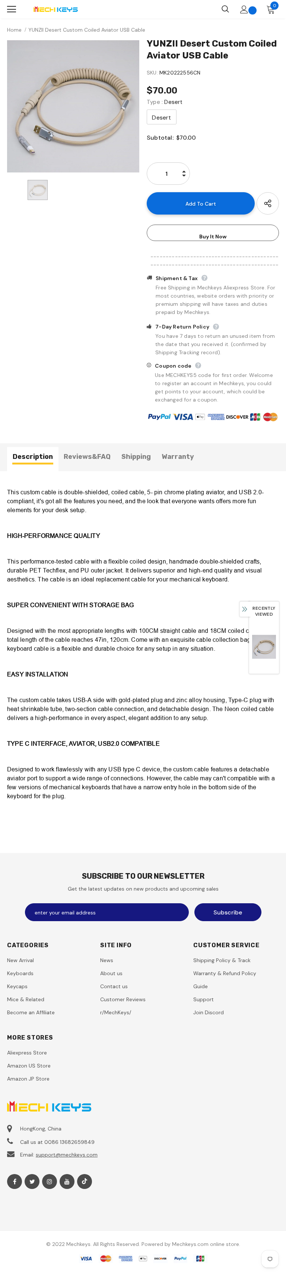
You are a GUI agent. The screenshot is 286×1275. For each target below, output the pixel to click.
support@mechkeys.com (67, 1154)
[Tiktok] (84, 1181)
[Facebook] (14, 1181)
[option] (73, 106)
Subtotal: (160, 138)
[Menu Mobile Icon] (11, 9)
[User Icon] (244, 9)
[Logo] (55, 9)
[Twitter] (32, 1181)
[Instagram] (49, 1181)
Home (14, 29)
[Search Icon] (225, 9)
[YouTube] (67, 1181)
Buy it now (212, 236)
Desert (161, 117)
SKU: (152, 72)
